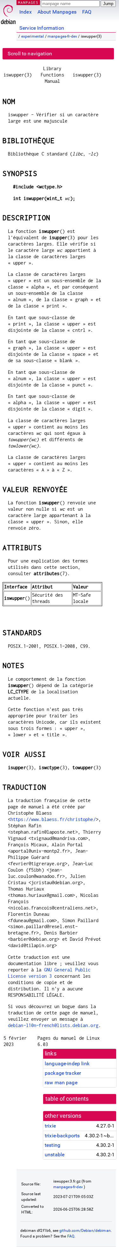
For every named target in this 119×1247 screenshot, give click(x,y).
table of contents (67, 1099)
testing (52, 1145)
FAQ (86, 12)
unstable (54, 1155)
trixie (50, 1126)
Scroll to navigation (30, 54)
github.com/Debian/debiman (85, 1230)
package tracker (63, 1073)
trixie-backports (62, 1136)
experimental (32, 36)
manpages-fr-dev (62, 36)
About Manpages (56, 12)
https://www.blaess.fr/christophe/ (53, 819)
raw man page (61, 1083)
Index (25, 12)
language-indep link (67, 1064)
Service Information (41, 28)
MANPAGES (28, 2)
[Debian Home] (8, 13)
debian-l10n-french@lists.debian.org (53, 1025)
